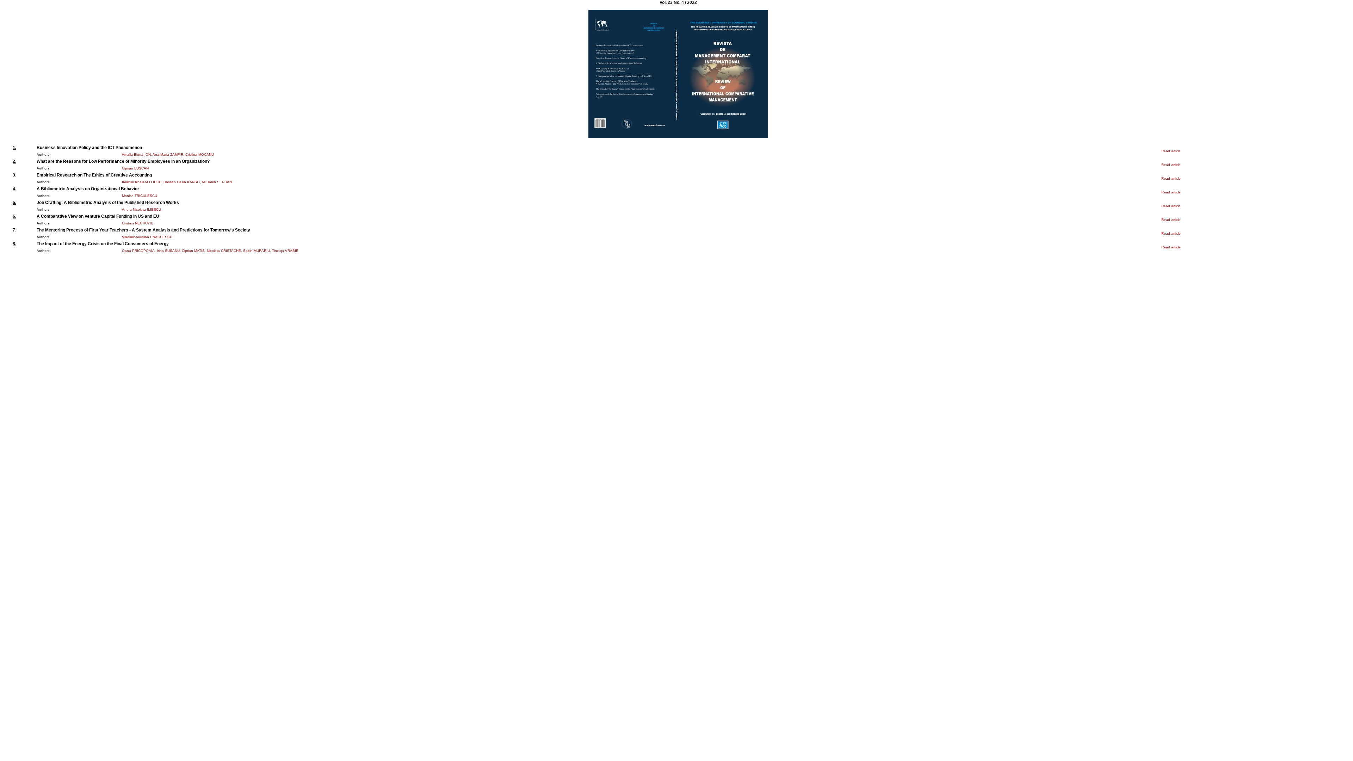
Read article (1171, 151)
